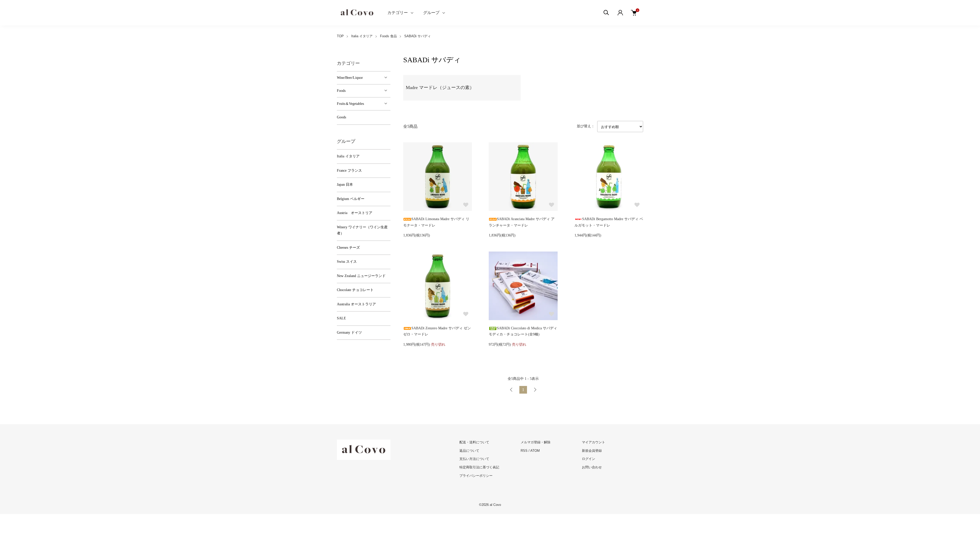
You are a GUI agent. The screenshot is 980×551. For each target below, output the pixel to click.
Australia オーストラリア (356, 304)
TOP (340, 36)
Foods (341, 91)
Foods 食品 (388, 36)
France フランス (349, 170)
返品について (469, 451)
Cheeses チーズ (348, 247)
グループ (431, 12)
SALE (341, 318)
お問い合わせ (592, 467)
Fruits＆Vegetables (350, 104)
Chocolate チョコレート (355, 290)
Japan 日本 (345, 184)
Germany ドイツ (349, 332)
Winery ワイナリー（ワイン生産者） (362, 230)
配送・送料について (474, 442)
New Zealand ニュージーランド (361, 276)
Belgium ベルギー (350, 199)
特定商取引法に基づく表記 (479, 467)
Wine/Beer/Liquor (350, 78)
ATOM (535, 451)
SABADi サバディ (417, 36)
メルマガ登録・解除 (535, 442)
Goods (341, 117)
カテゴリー (397, 12)
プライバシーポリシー (476, 476)
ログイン (588, 459)
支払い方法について (474, 459)
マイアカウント (593, 442)
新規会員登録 (592, 451)
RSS (524, 451)
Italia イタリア (362, 36)
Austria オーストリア (354, 213)
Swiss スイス (347, 262)
